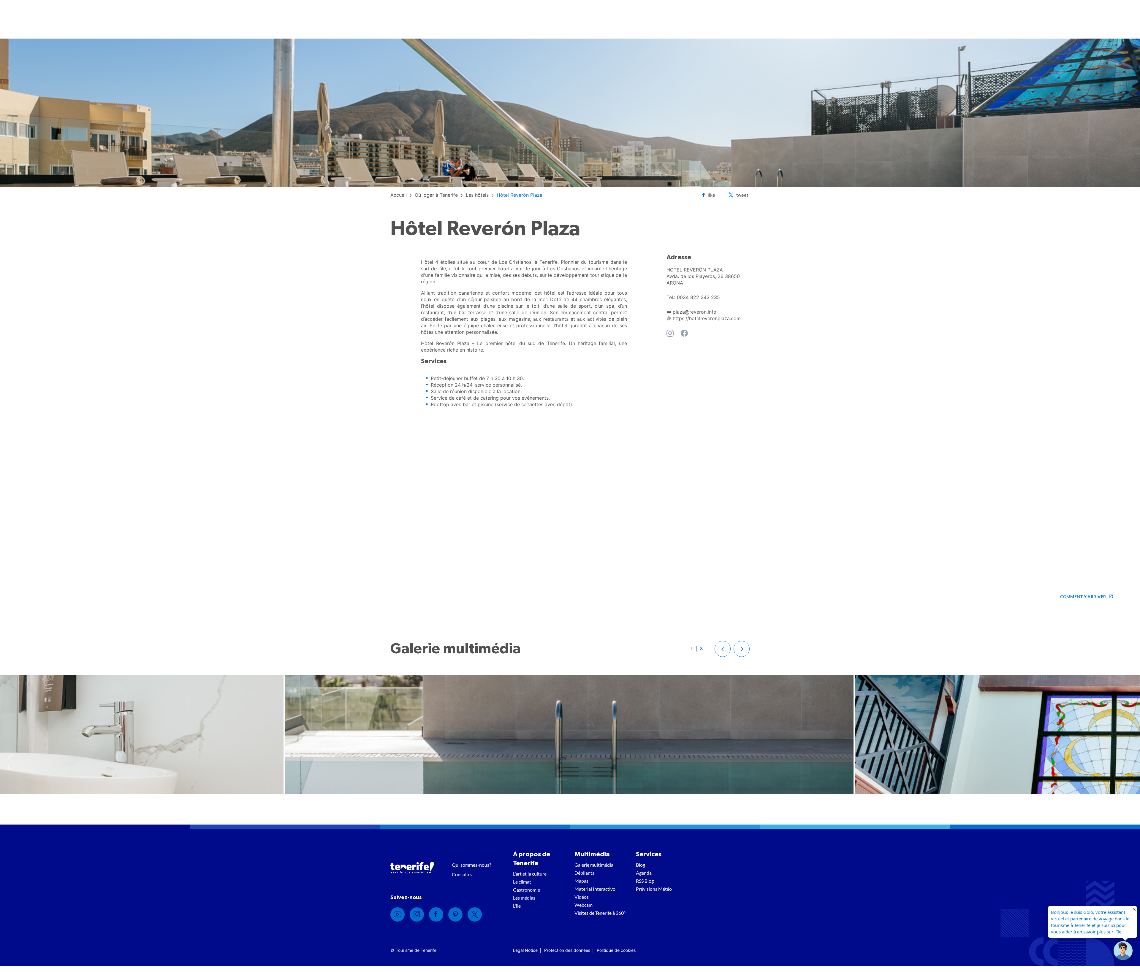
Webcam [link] (583, 905)
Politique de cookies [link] (616, 950)
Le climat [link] (522, 881)
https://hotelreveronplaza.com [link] (707, 318)
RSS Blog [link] (645, 881)
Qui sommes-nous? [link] (471, 865)
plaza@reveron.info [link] (694, 312)
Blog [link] (640, 865)
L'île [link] (517, 906)
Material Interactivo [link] (594, 889)
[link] (398, 195)
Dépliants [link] (584, 873)
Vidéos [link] (581, 897)
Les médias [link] (524, 897)
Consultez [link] (462, 874)
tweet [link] (742, 195)
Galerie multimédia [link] (593, 865)
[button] (723, 649)
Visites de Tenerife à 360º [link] (600, 913)
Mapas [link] (581, 881)
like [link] (711, 195)
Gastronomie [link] (526, 889)
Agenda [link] (644, 873)
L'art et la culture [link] (530, 873)
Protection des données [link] (567, 950)
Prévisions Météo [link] (654, 889)
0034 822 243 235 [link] (698, 297)
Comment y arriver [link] (1083, 596)
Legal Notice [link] (525, 950)
